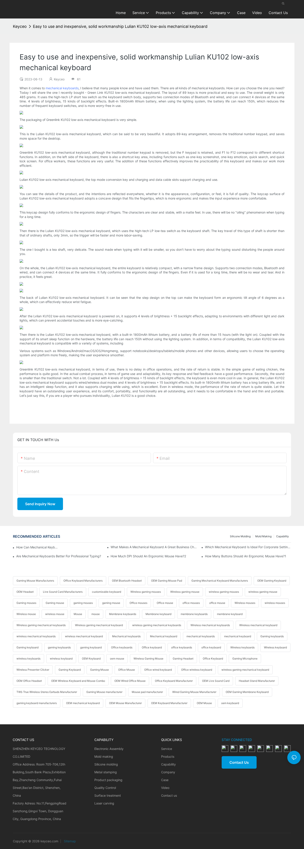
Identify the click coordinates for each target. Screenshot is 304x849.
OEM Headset (25, 591)
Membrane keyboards (122, 614)
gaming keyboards (59, 647)
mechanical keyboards (62, 88)
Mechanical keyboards (126, 636)
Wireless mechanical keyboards (210, 625)
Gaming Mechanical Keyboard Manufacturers (219, 580)
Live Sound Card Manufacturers (63, 591)
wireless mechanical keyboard (84, 636)
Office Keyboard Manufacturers (83, 580)
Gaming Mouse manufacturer (104, 692)
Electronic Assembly (109, 749)
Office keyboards (121, 647)
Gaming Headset (183, 658)
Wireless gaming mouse (184, 591)
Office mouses (138, 603)
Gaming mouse (55, 603)
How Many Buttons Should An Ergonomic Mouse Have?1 (245, 556)
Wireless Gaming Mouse (148, 658)
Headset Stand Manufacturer (257, 680)
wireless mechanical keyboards (36, 636)
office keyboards (181, 647)
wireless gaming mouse (262, 591)
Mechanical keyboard (163, 636)
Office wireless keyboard (196, 669)
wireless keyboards (28, 658)
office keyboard (211, 647)
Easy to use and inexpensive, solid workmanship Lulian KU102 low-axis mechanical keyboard (120, 26)
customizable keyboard (106, 591)
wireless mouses (275, 603)
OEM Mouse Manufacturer (125, 703)
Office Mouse (126, 669)
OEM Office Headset (29, 680)
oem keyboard (230, 703)
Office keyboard (152, 647)
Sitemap (69, 841)
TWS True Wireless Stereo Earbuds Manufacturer (46, 692)
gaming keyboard (91, 647)
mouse (95, 614)
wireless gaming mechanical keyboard (245, 669)
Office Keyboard (213, 658)
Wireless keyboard (275, 647)
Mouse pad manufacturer (147, 692)
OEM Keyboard (91, 658)
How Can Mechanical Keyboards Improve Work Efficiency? (37, 547)
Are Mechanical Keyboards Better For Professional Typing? (58, 556)
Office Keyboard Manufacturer (174, 680)
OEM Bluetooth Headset (127, 580)
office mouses (191, 603)
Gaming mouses (26, 603)
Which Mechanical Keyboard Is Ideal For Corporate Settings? (248, 547)
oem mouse (117, 658)
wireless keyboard (61, 658)
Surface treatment (107, 795)
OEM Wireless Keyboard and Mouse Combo (78, 680)
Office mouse (165, 603)
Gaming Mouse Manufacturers (35, 580)
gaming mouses (83, 603)
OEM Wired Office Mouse (130, 680)
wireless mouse (54, 614)
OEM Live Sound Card (215, 680)
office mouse (217, 603)
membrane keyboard (230, 614)
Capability (282, 536)
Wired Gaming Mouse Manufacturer (194, 692)
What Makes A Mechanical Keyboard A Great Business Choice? (154, 547)
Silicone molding (240, 536)
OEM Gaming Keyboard (271, 580)
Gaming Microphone (244, 658)
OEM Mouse (204, 703)
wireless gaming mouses (224, 591)
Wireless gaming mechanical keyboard (99, 625)
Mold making (263, 536)
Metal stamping (105, 772)
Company (168, 772)
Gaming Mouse (99, 669)
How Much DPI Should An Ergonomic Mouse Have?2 (148, 556)
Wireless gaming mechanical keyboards (41, 625)
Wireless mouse (26, 614)
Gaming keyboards (272, 636)
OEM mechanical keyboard (83, 703)
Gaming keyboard (27, 647)
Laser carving (104, 803)
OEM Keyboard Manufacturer (169, 703)
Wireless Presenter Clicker (32, 669)
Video (165, 788)
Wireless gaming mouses (145, 591)
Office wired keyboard (158, 669)
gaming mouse (111, 603)
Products (167, 756)
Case (164, 780)
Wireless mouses (245, 603)
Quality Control (105, 788)
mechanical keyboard (237, 636)
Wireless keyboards (242, 647)
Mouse (78, 614)
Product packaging (108, 780)
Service (166, 749)
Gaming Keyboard (70, 669)
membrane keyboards (194, 614)
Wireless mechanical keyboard (258, 625)
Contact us (169, 795)
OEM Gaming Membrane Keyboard (247, 692)
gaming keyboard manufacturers (36, 703)
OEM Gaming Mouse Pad (166, 580)
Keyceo (20, 26)
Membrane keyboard (158, 614)
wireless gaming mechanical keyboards (156, 625)
